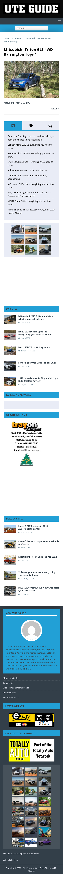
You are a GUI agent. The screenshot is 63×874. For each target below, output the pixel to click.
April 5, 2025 (25, 322)
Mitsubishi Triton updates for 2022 (37, 556)
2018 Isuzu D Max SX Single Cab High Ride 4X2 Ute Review (38, 379)
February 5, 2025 (27, 578)
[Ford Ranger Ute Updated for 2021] (10, 366)
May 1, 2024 (25, 338)
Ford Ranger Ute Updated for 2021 (37, 362)
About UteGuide (10, 678)
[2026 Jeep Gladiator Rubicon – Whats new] (45, 842)
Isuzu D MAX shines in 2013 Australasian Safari (33, 527)
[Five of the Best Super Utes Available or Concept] (10, 544)
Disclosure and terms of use (16, 687)
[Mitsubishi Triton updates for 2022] (10, 560)
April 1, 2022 (25, 560)
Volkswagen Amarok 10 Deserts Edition (27, 170)
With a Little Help (10, 860)
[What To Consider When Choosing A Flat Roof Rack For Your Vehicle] (18, 842)
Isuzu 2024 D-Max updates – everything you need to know (34, 333)
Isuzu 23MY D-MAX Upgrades (34, 347)
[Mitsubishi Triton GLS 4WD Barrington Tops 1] (31, 96)
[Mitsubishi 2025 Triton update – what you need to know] (10, 319)
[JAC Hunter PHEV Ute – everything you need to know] (17, 250)
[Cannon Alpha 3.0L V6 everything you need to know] (31, 229)
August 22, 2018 (26, 384)
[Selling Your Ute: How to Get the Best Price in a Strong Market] (18, 811)
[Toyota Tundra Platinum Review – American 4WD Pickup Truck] (31, 822)
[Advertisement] (31, 281)
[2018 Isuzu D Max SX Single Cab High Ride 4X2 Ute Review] (10, 381)
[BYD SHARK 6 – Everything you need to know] (45, 822)
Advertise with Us (11, 697)
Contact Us (8, 683)
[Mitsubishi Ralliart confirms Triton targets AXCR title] (45, 801)
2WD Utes (11, 308)
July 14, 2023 (25, 594)
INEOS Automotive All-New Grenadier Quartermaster (38, 589)
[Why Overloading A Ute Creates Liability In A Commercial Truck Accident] (31, 250)
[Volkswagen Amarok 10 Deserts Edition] (31, 239)
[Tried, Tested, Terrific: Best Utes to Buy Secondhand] (45, 239)
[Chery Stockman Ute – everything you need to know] (17, 239)
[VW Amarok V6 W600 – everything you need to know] (45, 229)
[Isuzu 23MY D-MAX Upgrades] (10, 350)
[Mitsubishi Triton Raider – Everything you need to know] (18, 832)
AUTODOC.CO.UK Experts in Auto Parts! (21, 853)
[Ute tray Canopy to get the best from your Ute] (31, 842)
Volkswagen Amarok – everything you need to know (37, 573)
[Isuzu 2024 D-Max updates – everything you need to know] (10, 334)
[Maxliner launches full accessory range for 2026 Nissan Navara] (18, 801)
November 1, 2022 (27, 351)
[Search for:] (31, 27)
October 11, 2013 (27, 532)
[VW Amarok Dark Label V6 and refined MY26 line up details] (31, 832)
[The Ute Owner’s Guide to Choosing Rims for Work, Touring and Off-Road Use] (31, 801)
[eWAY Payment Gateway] (31, 725)
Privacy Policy (9, 692)
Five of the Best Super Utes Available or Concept (38, 543)
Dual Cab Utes (14, 518)
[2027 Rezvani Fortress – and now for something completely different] (31, 811)
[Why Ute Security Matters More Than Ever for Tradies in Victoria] (45, 832)
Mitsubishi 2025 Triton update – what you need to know (35, 317)
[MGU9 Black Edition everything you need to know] (45, 250)
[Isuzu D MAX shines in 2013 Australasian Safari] (10, 529)
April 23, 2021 (25, 366)
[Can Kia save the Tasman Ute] (18, 822)
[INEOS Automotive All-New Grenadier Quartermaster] (10, 591)
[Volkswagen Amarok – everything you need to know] (10, 575)
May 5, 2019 (25, 547)
